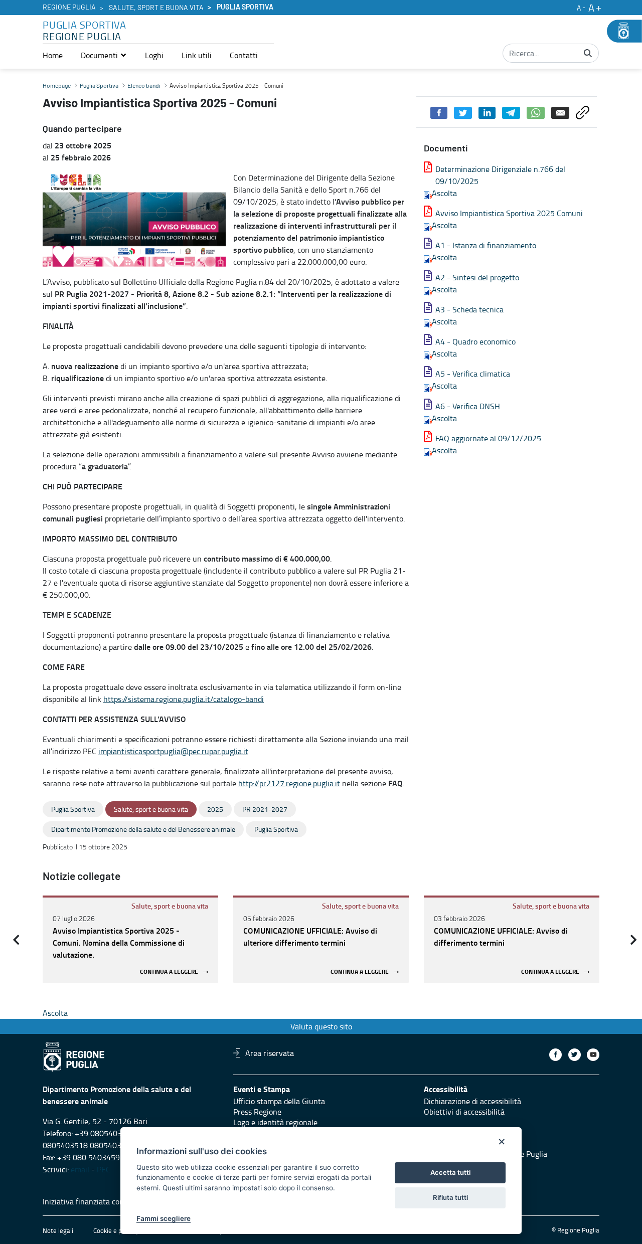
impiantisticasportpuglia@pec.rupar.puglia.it (173, 751)
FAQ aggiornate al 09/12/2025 (488, 438)
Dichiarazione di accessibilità (472, 1101)
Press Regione (257, 1111)
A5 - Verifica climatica (472, 373)
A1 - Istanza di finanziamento (485, 245)
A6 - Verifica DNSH (467, 406)
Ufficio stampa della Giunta (279, 1101)
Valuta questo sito (321, 1026)
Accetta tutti (450, 1172)
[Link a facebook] (555, 1054)
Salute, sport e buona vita (156, 8)
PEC (103, 1169)
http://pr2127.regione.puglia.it (289, 783)
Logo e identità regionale (275, 1122)
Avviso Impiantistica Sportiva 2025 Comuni (509, 213)
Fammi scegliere (163, 1218)
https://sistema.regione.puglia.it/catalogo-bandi (183, 698)
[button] (104, 55)
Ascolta (444, 193)
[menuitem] (53, 55)
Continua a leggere (169, 972)
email (80, 1169)
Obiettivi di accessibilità (464, 1111)
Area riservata (269, 1052)
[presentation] (16, 940)
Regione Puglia (69, 7)
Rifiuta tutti (450, 1197)
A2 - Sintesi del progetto (477, 277)
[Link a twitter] (574, 1054)
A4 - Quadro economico (475, 341)
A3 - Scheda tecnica (469, 309)
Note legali (58, 1230)
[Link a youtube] (593, 1054)
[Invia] (588, 53)
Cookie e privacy (115, 1230)
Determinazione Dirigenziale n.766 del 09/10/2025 (500, 175)
